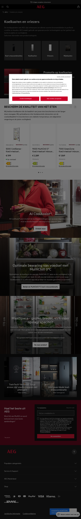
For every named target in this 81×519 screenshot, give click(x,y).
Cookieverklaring (16, 93)
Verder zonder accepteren (64, 76)
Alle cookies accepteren (54, 98)
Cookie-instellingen (26, 98)
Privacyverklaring (25, 93)
